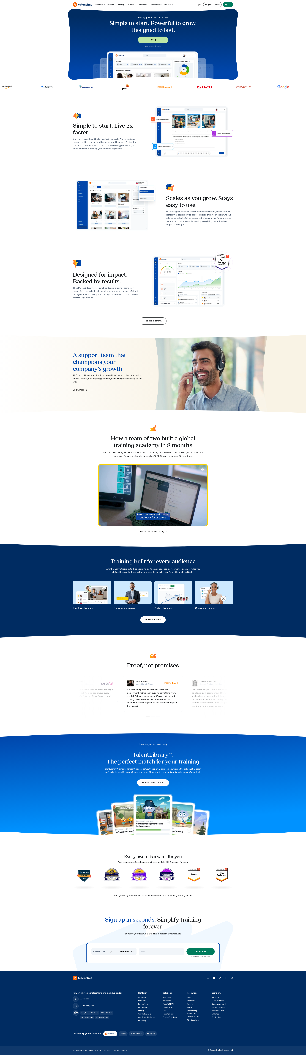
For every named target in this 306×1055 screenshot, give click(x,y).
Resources (155, 5)
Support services (218, 1007)
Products (99, 5)
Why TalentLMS (144, 1014)
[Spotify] (231, 978)
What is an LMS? (193, 1017)
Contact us (216, 1017)
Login (198, 4)
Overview (142, 997)
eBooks (190, 1007)
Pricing (121, 5)
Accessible (84, 999)
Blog (189, 997)
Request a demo (212, 4)
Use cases (167, 997)
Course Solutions (170, 1017)
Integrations (143, 1004)
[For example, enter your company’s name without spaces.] (111, 952)
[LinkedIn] (208, 978)
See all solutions (153, 620)
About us (167, 5)
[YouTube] (214, 978)
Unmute (202, 469)
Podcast (190, 1004)
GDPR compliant (87, 1006)
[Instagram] (220, 978)
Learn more (78, 390)
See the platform (153, 321)
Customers (142, 5)
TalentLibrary (168, 1014)
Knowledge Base (80, 1050)
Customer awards (219, 1004)
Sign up (228, 4)
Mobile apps (143, 1007)
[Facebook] (225, 978)
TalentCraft (168, 1007)
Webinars (191, 1001)
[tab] (148, 716)
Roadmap (142, 1021)
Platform (110, 5)
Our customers (218, 1001)
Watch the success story (152, 532)
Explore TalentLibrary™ (153, 783)
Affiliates (215, 1014)
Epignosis (214, 1050)
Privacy (98, 1050)
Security (107, 1050)
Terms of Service (120, 1050)
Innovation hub (218, 1011)
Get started (201, 951)
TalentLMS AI (168, 1004)
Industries (167, 1001)
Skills (164, 1011)
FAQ (91, 1050)
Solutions (130, 5)
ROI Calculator (193, 1020)
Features (142, 1001)
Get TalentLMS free (146, 1017)
